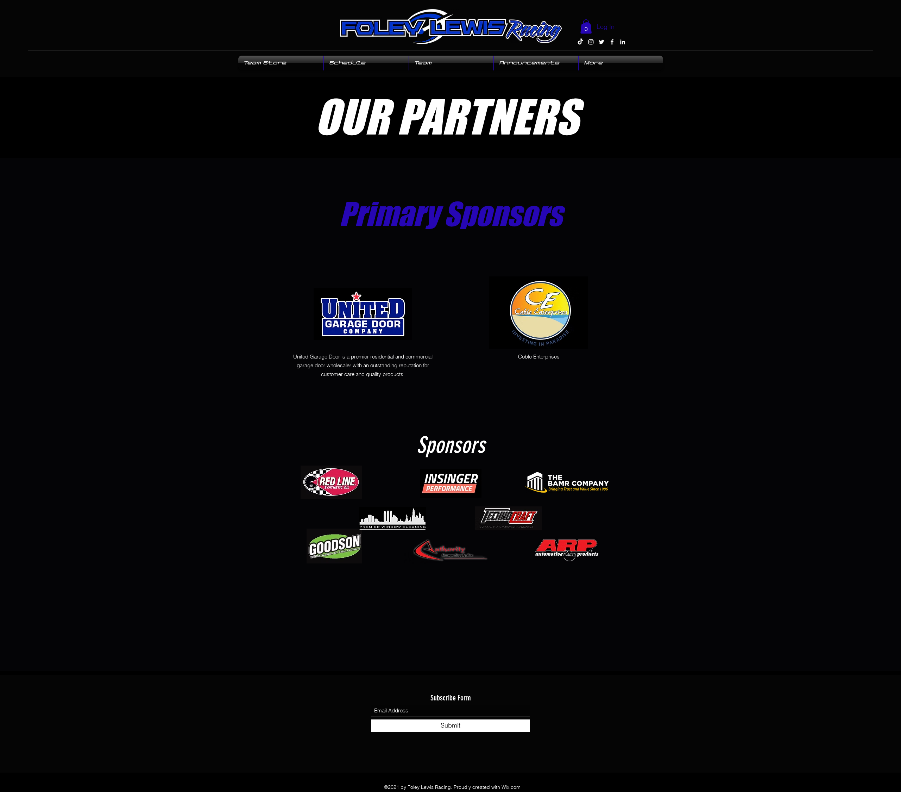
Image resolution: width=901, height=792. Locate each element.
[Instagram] (590, 41)
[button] (586, 26)
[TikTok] (580, 41)
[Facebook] (612, 41)
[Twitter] (601, 41)
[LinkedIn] (622, 41)
